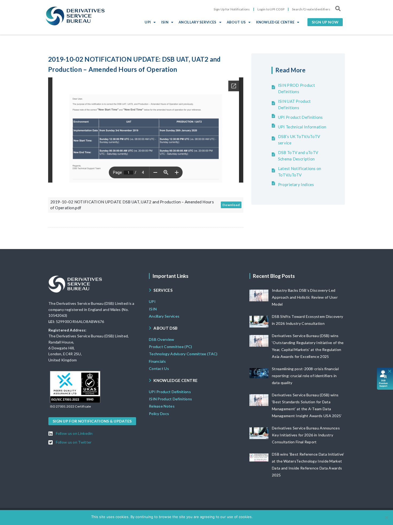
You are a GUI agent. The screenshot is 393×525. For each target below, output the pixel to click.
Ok (257, 517)
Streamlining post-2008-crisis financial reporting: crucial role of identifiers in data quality (305, 375)
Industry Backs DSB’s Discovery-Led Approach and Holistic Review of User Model (305, 297)
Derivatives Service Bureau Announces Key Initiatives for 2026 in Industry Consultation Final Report (306, 435)
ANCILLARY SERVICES (197, 22)
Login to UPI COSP (270, 9)
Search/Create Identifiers (311, 9)
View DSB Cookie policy (282, 517)
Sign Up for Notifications (232, 9)
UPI (148, 22)
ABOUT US (236, 22)
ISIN (164, 22)
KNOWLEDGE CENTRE (275, 22)
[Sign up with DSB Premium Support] (385, 379)
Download (231, 205)
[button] (325, 22)
